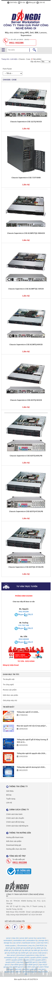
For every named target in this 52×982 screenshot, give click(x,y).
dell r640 (27, 967)
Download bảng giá (13, 845)
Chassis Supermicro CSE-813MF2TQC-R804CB (26, 233)
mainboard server (28, 943)
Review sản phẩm (10, 690)
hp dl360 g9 (38, 948)
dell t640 (42, 969)
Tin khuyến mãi (8, 679)
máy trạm (20, 962)
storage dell (43, 940)
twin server (11, 955)
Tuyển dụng (10, 799)
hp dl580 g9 (16, 950)
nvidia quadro (10, 946)
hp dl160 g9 (18, 948)
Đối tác (9, 795)
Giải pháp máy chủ (10, 700)
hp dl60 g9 (26, 950)
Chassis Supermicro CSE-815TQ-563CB (26, 400)
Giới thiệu (13, 2)
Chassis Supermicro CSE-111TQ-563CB (26, 122)
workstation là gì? (10, 958)
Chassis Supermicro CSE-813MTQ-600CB (26, 345)
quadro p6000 (24, 958)
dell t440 (34, 969)
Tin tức (22, 2)
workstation (8, 940)
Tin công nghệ (8, 685)
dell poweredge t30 (29, 972)
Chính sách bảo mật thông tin (17, 826)
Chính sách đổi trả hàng (15, 822)
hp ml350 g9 (23, 953)
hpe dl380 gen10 (31, 962)
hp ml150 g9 (12, 953)
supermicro (30, 955)
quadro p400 (10, 962)
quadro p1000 (29, 960)
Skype (21, 614)
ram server (33, 953)
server (8, 938)
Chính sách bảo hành (14, 814)
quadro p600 (40, 960)
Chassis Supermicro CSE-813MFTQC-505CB (26, 289)
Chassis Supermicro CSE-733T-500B (26, 178)
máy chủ (15, 938)
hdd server (43, 953)
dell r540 (26, 969)
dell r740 (35, 967)
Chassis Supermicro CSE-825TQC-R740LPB (26, 567)
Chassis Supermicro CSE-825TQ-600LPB (26, 456)
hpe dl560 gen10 (17, 965)
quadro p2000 (17, 960)
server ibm (41, 938)
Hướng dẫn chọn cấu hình (16, 849)
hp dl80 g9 (36, 950)
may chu (32, 946)
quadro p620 (9, 972)
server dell (24, 938)
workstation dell (19, 940)
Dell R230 (40, 946)
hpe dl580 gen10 (31, 965)
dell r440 (18, 969)
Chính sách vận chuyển (15, 818)
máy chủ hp (40, 955)
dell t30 (18, 972)
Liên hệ (42, 2)
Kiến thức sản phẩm (10, 695)
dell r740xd (44, 967)
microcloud (20, 955)
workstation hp (31, 940)
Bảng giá (32, 2)
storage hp (8, 943)
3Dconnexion (22, 946)
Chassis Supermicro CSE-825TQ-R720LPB (26, 511)
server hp (32, 938)
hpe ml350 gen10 (16, 967)
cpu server (17, 943)
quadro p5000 (36, 958)
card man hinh (42, 943)
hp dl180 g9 (28, 948)
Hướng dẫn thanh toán (14, 837)
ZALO (30, 614)
